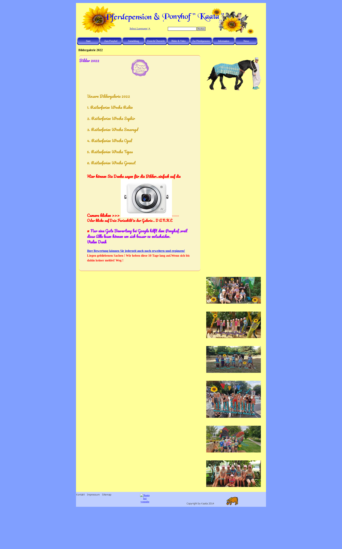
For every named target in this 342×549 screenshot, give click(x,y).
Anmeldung (133, 41)
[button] (233, 57)
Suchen (201, 29)
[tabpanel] (139, 178)
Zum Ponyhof (110, 41)
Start (88, 41)
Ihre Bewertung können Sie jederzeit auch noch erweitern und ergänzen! (136, 251)
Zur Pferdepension (201, 41)
